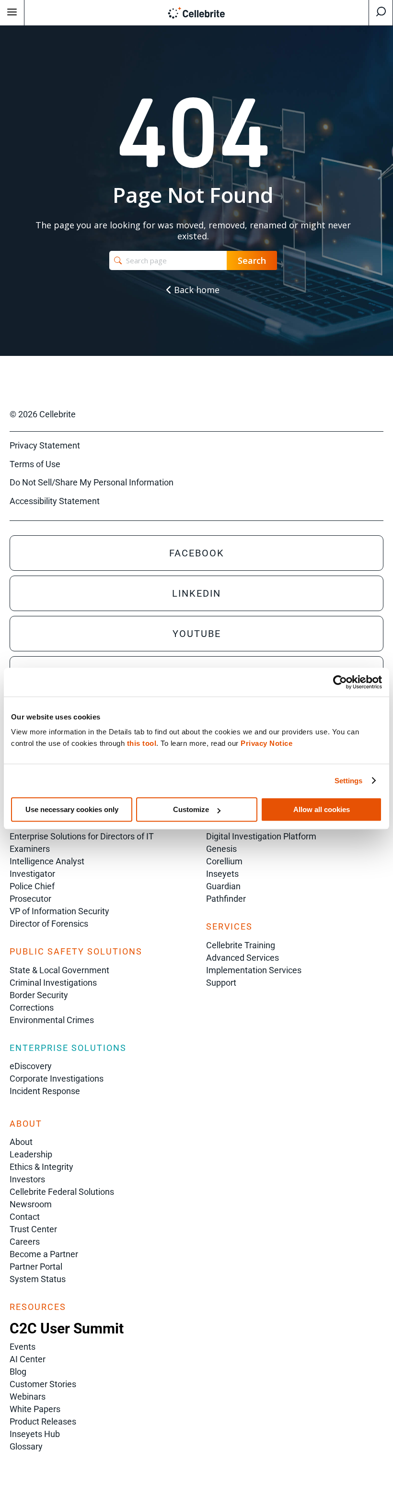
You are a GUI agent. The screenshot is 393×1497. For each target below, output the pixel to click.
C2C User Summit (67, 1328)
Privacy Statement (45, 445)
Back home (196, 289)
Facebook (196, 553)
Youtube (197, 633)
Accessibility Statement (55, 501)
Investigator (32, 874)
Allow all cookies (321, 809)
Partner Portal (36, 1266)
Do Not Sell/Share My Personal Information (91, 482)
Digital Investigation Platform (261, 836)
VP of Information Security (59, 911)
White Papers (35, 1409)
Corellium (224, 861)
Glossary (26, 1446)
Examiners (30, 849)
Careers (25, 1242)
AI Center (28, 1359)
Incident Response (45, 1091)
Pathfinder (226, 899)
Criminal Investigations (53, 983)
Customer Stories (43, 1384)
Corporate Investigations (57, 1078)
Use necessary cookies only (71, 809)
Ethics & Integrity (41, 1167)
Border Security (39, 995)
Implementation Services (253, 970)
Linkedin (196, 593)
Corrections (32, 1007)
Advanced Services (242, 958)
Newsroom (31, 1204)
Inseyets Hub (35, 1434)
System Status (38, 1279)
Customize (191, 809)
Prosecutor (30, 899)
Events (22, 1347)
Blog (18, 1372)
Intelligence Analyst (47, 861)
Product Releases (43, 1421)
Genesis (221, 849)
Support (221, 983)
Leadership (31, 1154)
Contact (25, 1217)
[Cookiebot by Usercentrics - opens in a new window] (340, 682)
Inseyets (222, 874)
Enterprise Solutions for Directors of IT (82, 836)
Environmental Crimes (52, 1020)
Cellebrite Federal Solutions (62, 1192)
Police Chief (32, 886)
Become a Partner (44, 1254)
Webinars (28, 1396)
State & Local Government (59, 970)
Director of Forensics (49, 924)
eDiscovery (31, 1066)
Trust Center (33, 1229)
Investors (27, 1179)
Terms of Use (35, 464)
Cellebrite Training (240, 945)
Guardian (223, 886)
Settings (349, 781)
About (21, 1142)
